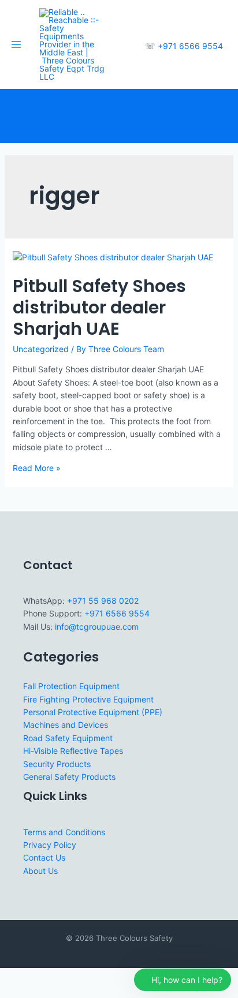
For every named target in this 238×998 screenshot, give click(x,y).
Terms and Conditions (64, 832)
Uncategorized (41, 349)
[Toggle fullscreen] (37, 977)
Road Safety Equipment (68, 738)
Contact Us (44, 857)
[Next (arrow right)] (37, 992)
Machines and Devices (65, 725)
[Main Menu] (16, 44)
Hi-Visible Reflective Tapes (73, 751)
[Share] (62, 977)
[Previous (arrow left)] (11, 992)
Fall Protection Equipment (71, 686)
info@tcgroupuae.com (97, 626)
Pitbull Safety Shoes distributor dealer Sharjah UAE (99, 307)
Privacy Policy (49, 845)
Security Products (57, 764)
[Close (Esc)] (87, 977)
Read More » (37, 468)
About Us (40, 871)
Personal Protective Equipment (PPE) (92, 712)
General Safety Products (69, 777)
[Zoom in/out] (11, 977)
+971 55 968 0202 (103, 600)
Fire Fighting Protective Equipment (88, 699)
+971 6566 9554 (190, 46)
